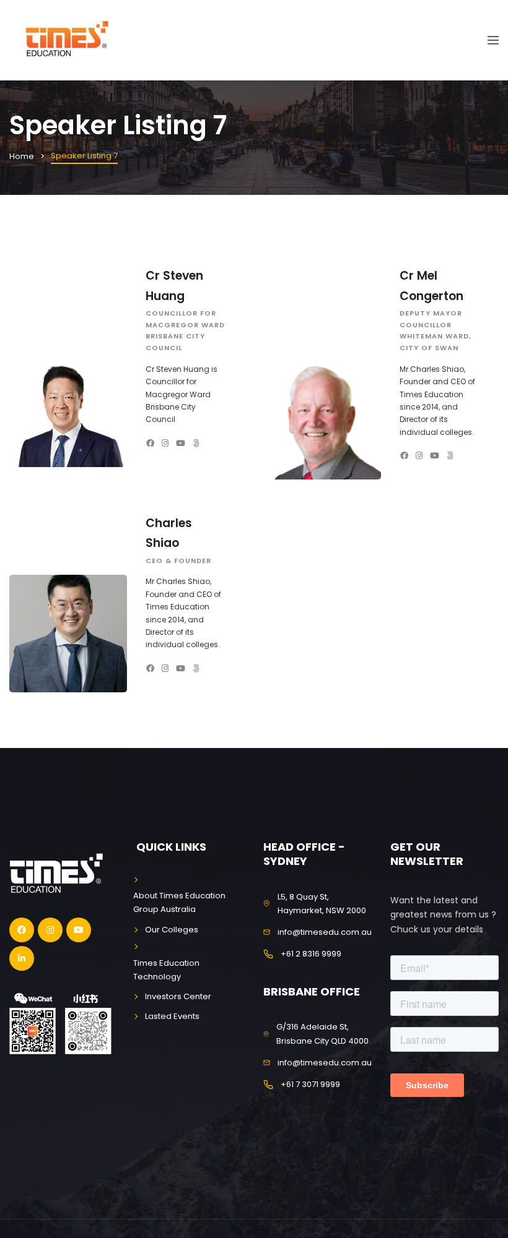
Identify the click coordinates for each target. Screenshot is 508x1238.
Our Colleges (171, 929)
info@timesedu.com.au (325, 932)
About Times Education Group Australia (179, 902)
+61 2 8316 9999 (311, 954)
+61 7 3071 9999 (310, 1084)
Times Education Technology (166, 969)
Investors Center (178, 996)
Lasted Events (172, 1016)
